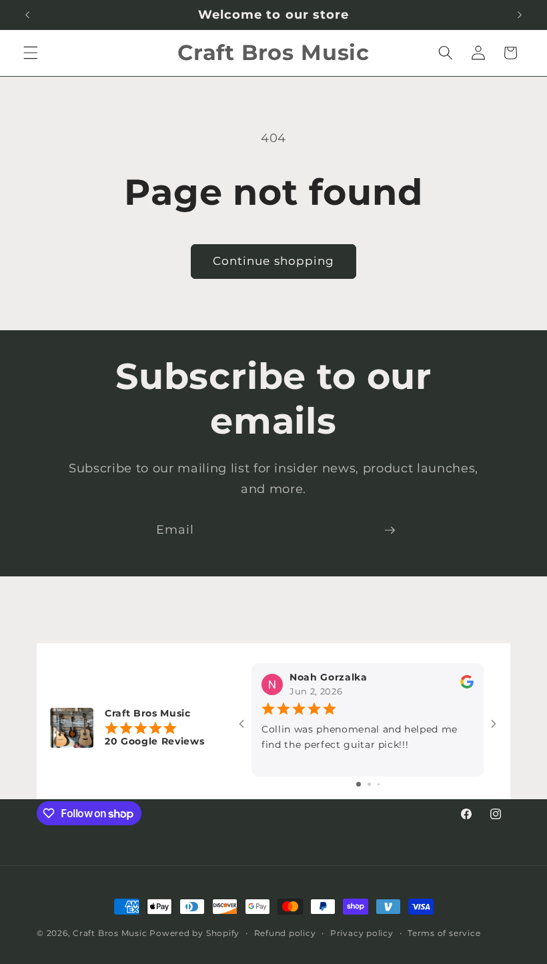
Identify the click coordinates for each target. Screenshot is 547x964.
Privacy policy (362, 933)
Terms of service (444, 933)
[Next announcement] (519, 14)
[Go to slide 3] (379, 784)
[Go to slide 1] (358, 784)
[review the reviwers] (467, 685)
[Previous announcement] (27, 14)
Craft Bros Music (110, 933)
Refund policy (285, 933)
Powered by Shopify (194, 933)
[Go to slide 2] (369, 784)
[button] (31, 53)
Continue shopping (274, 261)
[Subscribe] (390, 530)
